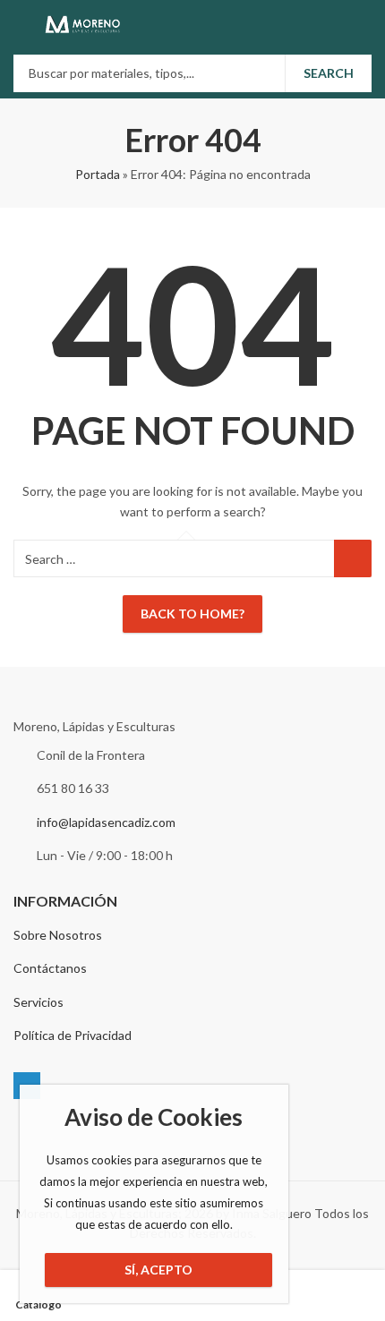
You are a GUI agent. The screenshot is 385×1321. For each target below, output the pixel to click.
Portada (97, 174)
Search (329, 73)
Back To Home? (192, 613)
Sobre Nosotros (57, 934)
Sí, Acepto (158, 1269)
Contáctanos (50, 968)
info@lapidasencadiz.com (106, 822)
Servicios (38, 1002)
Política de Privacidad (72, 1035)
